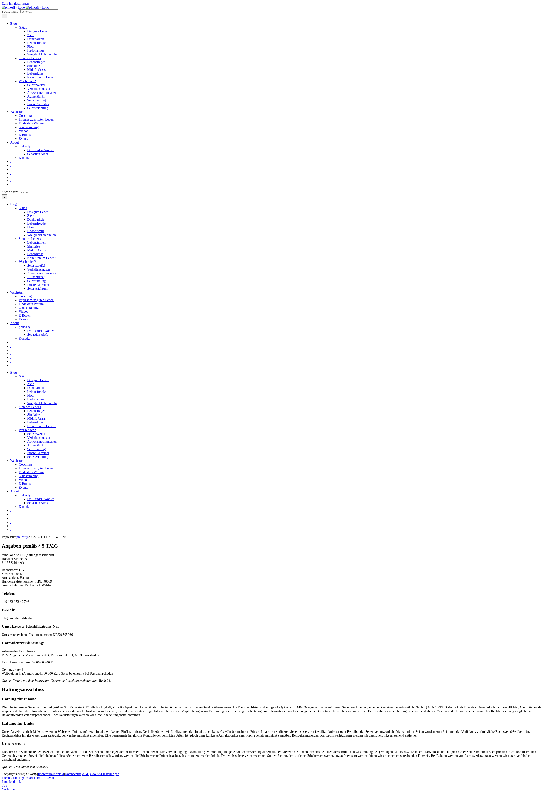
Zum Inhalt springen (15, 3)
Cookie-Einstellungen (104, 774)
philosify (22, 537)
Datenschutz (73, 774)
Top (4, 785)
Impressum (45, 774)
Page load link (11, 781)
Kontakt (58, 774)
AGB (85, 774)
